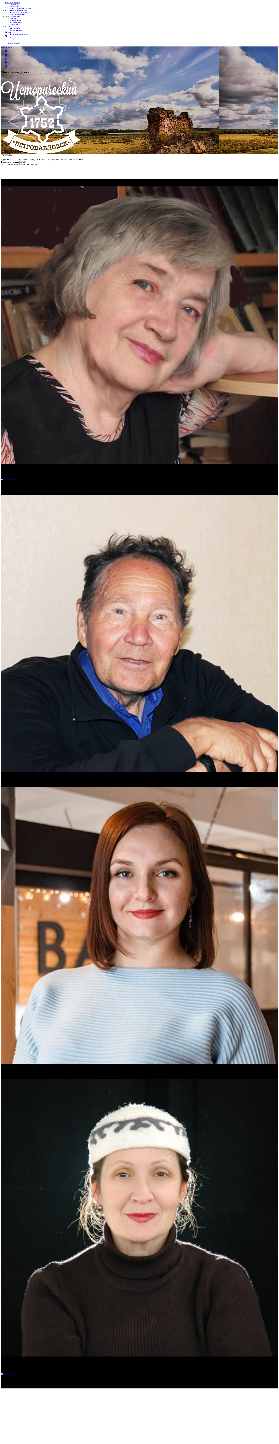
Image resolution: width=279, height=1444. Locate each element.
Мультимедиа (10, 32)
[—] (41, 153)
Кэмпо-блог (14, 24)
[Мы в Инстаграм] (6, 65)
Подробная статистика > (20, 1387)
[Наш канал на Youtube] (6, 51)
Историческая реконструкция (16, 10)
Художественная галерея (19, 34)
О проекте (9, 26)
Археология (14, 7)
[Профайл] (139, 480)
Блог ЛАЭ (13, 18)
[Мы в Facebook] (5, 53)
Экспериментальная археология (21, 12)
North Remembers (16, 20)
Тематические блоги (12, 16)
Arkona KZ (15, 1372)
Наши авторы (15, 28)
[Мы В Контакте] (6, 67)
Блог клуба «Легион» (18, 14)
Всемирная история (12, 3)
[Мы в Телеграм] (6, 55)
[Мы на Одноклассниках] (5, 59)
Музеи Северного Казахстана (20, 8)
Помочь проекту (16, 30)
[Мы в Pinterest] (6, 57)
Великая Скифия (16, 22)
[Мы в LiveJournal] (6, 61)
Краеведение (14, 5)
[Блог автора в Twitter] (6, 63)
